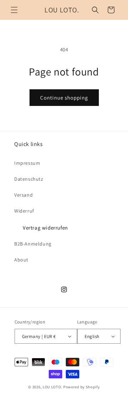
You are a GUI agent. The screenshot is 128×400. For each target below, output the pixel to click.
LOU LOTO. (52, 386)
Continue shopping (64, 97)
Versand (23, 195)
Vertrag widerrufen (45, 227)
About (21, 260)
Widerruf (24, 211)
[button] (14, 10)
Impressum (27, 163)
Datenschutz (28, 179)
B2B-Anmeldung (33, 244)
